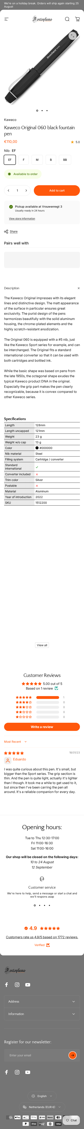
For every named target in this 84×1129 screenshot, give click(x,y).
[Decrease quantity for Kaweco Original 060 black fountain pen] (8, 190)
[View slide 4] (49, 905)
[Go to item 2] (42, 110)
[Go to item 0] (37, 110)
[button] (24, 697)
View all (42, 645)
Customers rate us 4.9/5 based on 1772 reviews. (42, 937)
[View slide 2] (39, 905)
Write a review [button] (42, 727)
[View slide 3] (44, 905)
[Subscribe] (73, 1055)
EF (9, 159)
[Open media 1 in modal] (73, 36)
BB (65, 159)
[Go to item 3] (46, 110)
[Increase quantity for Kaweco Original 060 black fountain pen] (26, 190)
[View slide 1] (34, 905)
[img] (14, 753)
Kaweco (10, 120)
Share (14, 231)
